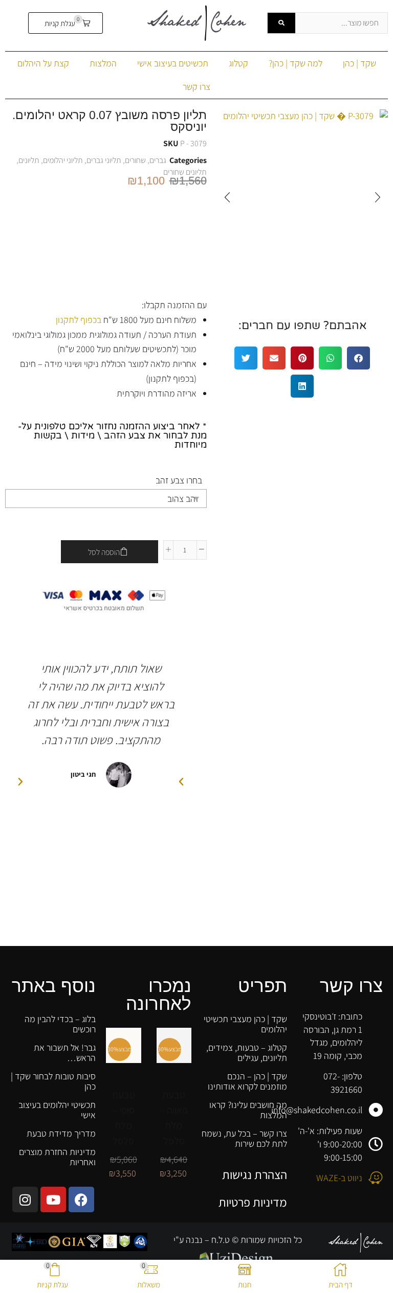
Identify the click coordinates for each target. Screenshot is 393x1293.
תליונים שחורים (185, 172)
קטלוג (238, 63)
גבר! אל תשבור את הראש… (65, 1053)
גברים (157, 160)
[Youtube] (53, 1199)
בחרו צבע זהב (179, 480)
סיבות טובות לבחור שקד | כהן (53, 1081)
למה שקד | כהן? (295, 63)
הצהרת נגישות (254, 1174)
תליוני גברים (103, 160)
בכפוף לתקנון (78, 320)
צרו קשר (196, 87)
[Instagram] (25, 1199)
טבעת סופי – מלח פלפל (123, 1117)
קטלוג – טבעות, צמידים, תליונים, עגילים (246, 1053)
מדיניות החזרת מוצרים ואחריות (57, 1157)
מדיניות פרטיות (253, 1202)
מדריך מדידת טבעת (61, 1133)
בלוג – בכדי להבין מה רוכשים (60, 1024)
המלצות (103, 63)
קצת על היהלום (43, 63)
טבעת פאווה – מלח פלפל (174, 1117)
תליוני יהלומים (63, 160)
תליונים (28, 160)
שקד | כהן (359, 63)
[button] (65, 23)
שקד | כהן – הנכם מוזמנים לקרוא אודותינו (247, 1081)
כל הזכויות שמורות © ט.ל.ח (255, 1239)
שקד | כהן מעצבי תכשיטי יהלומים (245, 1024)
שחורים (135, 160)
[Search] (281, 23)
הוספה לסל (104, 552)
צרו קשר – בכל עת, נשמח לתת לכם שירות (244, 1138)
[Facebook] (81, 1199)
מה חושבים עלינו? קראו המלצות (248, 1110)
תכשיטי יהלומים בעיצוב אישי (57, 1110)
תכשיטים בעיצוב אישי (172, 63)
